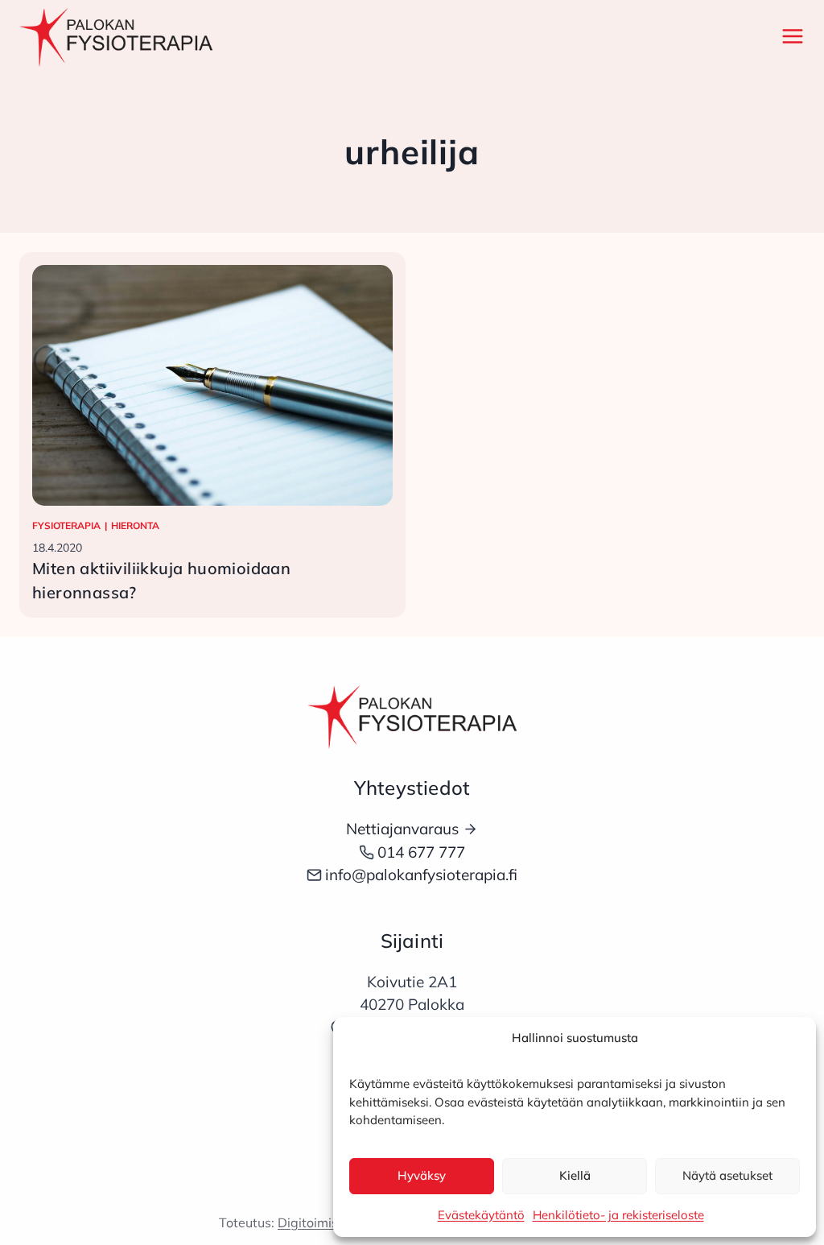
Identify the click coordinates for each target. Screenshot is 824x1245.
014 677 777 (421, 852)
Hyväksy (422, 1175)
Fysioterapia (66, 525)
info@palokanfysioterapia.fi (421, 874)
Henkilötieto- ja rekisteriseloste (618, 1214)
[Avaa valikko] (789, 35)
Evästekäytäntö (481, 1214)
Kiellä (575, 1175)
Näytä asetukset (727, 1175)
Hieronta (135, 525)
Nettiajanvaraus (402, 828)
